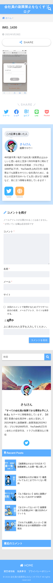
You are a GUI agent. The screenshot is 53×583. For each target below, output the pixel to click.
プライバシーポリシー (39, 571)
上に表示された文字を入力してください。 (26, 326)
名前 (7, 269)
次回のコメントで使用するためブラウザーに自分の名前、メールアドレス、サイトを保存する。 (27, 310)
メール (8, 281)
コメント (9, 231)
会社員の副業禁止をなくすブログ (26, 9)
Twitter (8, 197)
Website (20, 197)
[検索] (47, 357)
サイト (7, 294)
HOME (28, 565)
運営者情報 (9, 571)
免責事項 (21, 571)
